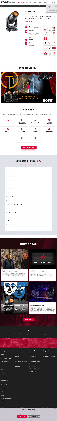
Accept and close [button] (22, 416)
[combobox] (54, 409)
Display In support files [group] (28, 147)
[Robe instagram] (28, 330)
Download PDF (28, 164)
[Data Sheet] (39, 6)
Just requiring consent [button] (33, 416)
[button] (28, 419)
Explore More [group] (28, 319)
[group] (7, 358)
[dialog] (28, 414)
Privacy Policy (36, 414)
